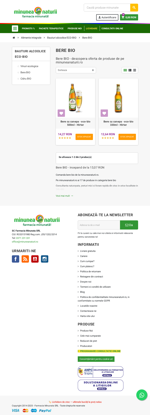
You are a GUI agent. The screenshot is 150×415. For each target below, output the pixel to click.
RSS (25, 259)
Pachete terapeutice (51, 28)
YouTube (35, 259)
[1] (60, 138)
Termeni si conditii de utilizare (95, 286)
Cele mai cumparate (90, 335)
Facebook (15, 259)
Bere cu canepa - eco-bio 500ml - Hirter (76, 123)
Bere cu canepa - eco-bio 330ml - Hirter (119, 123)
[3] (65, 138)
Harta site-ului (87, 316)
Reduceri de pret (88, 341)
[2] (62, 138)
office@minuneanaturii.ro (25, 241)
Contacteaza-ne (88, 311)
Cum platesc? (87, 266)
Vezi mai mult (64, 195)
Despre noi (85, 281)
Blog (82, 292)
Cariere (83, 256)
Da (130, 225)
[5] (70, 138)
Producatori (86, 346)
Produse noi (75, 28)
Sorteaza (62, 70)
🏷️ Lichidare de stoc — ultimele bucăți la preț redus (75, 402)
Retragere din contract (91, 276)
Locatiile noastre (88, 305)
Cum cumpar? (87, 261)
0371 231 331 (23, 238)
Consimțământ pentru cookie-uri (96, 359)
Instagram (44, 259)
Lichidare (91, 28)
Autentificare (107, 17)
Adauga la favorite (61, 113)
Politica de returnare (90, 271)
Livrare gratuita (87, 251)
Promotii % (28, 28)
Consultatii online (112, 28)
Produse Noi (86, 330)
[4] (67, 138)
